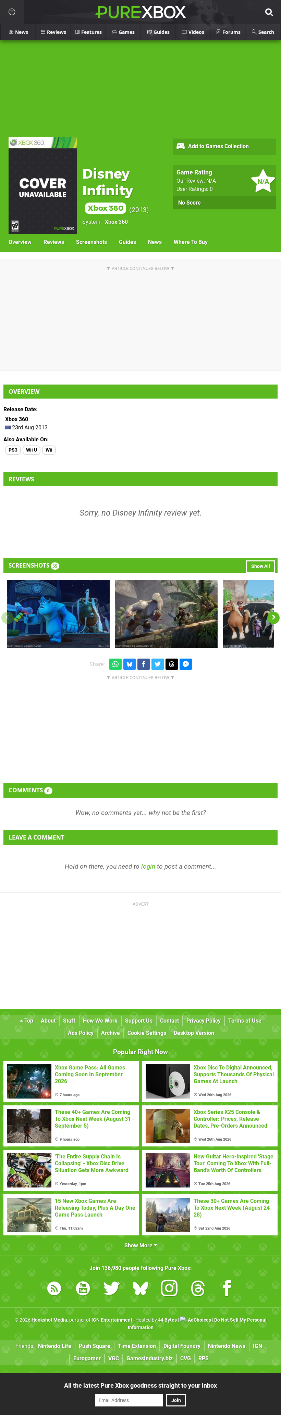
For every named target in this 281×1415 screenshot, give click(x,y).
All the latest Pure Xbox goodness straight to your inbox (140, 1385)
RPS (203, 1358)
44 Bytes (167, 1320)
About (48, 1020)
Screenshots (91, 242)
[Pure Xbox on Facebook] (227, 1289)
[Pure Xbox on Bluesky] (140, 1289)
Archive (110, 1033)
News (155, 242)
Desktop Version (194, 1033)
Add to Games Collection (218, 146)
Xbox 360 (116, 222)
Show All (260, 566)
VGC (113, 1358)
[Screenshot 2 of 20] (166, 614)
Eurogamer (87, 1358)
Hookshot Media (49, 1320)
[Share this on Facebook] (143, 664)
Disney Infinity (107, 189)
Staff (69, 1020)
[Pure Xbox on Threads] (198, 1289)
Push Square (94, 1346)
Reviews (54, 242)
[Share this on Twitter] (157, 664)
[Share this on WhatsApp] (115, 664)
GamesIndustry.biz (149, 1358)
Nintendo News (226, 1346)
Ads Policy (81, 1033)
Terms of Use (244, 1020)
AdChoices (199, 1320)
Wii (49, 450)
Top (28, 1020)
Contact (169, 1020)
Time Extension (137, 1346)
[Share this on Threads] (172, 664)
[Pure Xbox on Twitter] (111, 1289)
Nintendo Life (54, 1346)
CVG (185, 1358)
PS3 (13, 450)
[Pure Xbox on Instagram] (169, 1289)
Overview (20, 242)
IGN (257, 1346)
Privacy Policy (203, 1020)
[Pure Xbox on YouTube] (83, 1289)
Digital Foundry (181, 1346)
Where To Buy (191, 242)
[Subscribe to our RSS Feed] (54, 1289)
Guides (127, 242)
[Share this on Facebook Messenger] (186, 664)
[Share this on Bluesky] (129, 664)
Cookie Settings (146, 1033)
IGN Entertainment (111, 1320)
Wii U (31, 450)
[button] (273, 618)
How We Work (100, 1020)
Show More (139, 1245)
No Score (189, 202)
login (148, 866)
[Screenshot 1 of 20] (58, 614)
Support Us (138, 1020)
